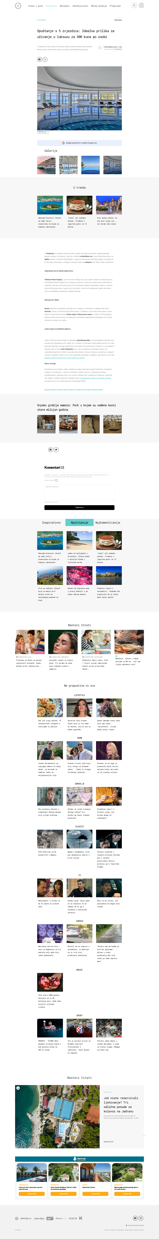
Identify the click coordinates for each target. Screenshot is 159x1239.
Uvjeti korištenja (120, 1230)
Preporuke (115, 6)
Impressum (107, 1230)
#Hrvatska (118, 20)
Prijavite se (79, 507)
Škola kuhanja (99, 6)
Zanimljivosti (80, 6)
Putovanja (51, 6)
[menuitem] (141, 5)
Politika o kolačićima (139, 1230)
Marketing (112, 1230)
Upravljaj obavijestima (136, 1225)
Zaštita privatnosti (129, 1230)
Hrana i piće (35, 6)
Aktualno (64, 6)
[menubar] (141, 5)
